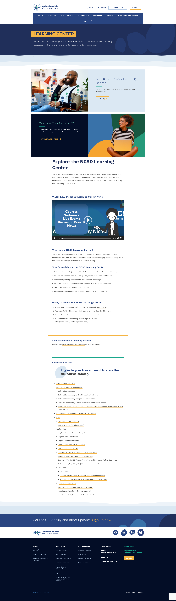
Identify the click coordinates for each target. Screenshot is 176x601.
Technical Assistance (63, 563)
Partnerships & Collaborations (61, 568)
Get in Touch (129, 546)
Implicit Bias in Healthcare (68, 440)
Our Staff (36, 550)
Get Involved (83, 16)
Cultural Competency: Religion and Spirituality (76, 399)
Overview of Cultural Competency (69, 387)
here (109, 311)
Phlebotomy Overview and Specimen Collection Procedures (83, 479)
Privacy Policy (130, 592)
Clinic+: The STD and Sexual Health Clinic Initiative (63, 579)
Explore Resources (84, 558)
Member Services (61, 550)
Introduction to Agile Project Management (74, 491)
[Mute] (118, 238)
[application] (88, 220)
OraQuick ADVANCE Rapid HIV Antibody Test (75, 456)
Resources (97, 16)
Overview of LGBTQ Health (68, 421)
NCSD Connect (67, 16)
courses (93, 315)
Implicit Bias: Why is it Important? (71, 444)
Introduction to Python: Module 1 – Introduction (77, 495)
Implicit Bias (61, 429)
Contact (102, 8)
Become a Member (84, 550)
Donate (135, 8)
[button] (88, 220)
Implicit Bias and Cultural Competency (73, 433)
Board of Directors (39, 554)
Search (90, 8)
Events (110, 16)
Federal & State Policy (63, 558)
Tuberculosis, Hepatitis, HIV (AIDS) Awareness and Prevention (82, 464)
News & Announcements (128, 16)
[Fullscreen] (121, 238)
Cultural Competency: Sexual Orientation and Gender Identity (82, 403)
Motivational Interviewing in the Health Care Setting (76, 413)
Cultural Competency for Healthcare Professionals (78, 395)
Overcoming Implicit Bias (68, 448)
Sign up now (101, 520)
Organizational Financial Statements (133, 552)
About (40, 16)
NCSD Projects (61, 554)
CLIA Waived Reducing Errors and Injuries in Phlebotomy (82, 475)
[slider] (86, 238)
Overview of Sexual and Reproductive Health (75, 487)
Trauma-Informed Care (65, 383)
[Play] (55, 238)
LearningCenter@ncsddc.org (73, 344)
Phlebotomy (62, 468)
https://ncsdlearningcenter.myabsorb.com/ (71, 322)
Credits (140, 592)
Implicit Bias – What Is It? (68, 437)
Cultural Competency (66, 391)
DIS (57, 573)
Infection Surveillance (67, 483)
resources (76, 315)
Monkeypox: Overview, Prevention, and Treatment (77, 452)
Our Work (52, 16)
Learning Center (118, 8)
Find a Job (82, 554)
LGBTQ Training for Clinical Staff (71, 425)
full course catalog (74, 373)
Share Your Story (84, 563)
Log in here (101, 307)
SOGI (58, 417)
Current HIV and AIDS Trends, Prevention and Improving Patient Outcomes (87, 460)
